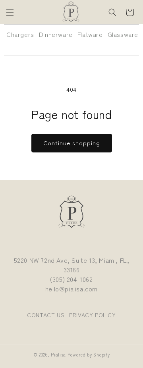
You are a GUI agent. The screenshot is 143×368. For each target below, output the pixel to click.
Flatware (90, 34)
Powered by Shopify (89, 354)
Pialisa (58, 354)
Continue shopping (71, 143)
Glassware (123, 34)
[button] (10, 12)
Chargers (20, 34)
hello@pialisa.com (71, 288)
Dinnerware (56, 34)
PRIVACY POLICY (92, 315)
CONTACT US (45, 315)
